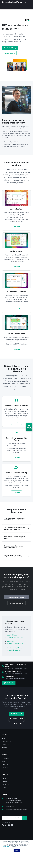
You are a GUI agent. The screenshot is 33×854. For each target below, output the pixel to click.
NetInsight (10, 641)
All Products (5, 759)
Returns (4, 781)
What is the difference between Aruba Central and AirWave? (14, 519)
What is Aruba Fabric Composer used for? (14, 537)
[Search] (24, 818)
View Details (16, 226)
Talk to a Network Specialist (16, 597)
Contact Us (5, 744)
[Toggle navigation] (4, 6)
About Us (5, 764)
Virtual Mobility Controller (15, 637)
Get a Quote (9, 683)
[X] (6, 825)
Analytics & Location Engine (15, 644)
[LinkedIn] (12, 825)
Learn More (16, 423)
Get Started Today (10, 48)
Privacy (4, 787)
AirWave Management (14, 650)
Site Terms (5, 784)
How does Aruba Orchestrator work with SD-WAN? (14, 547)
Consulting (5, 767)
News (3, 761)
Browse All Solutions (16, 603)
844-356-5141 (17, 714)
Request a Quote (17, 719)
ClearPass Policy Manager (15, 648)
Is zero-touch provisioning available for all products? (13, 556)
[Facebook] (3, 825)
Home (4, 739)
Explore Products (9, 53)
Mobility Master (12, 635)
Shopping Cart (6, 741)
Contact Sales (17, 723)
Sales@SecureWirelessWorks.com (16, 810)
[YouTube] (9, 825)
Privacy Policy (6, 846)
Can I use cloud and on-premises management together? (15, 528)
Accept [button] (16, 850)
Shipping (4, 778)
